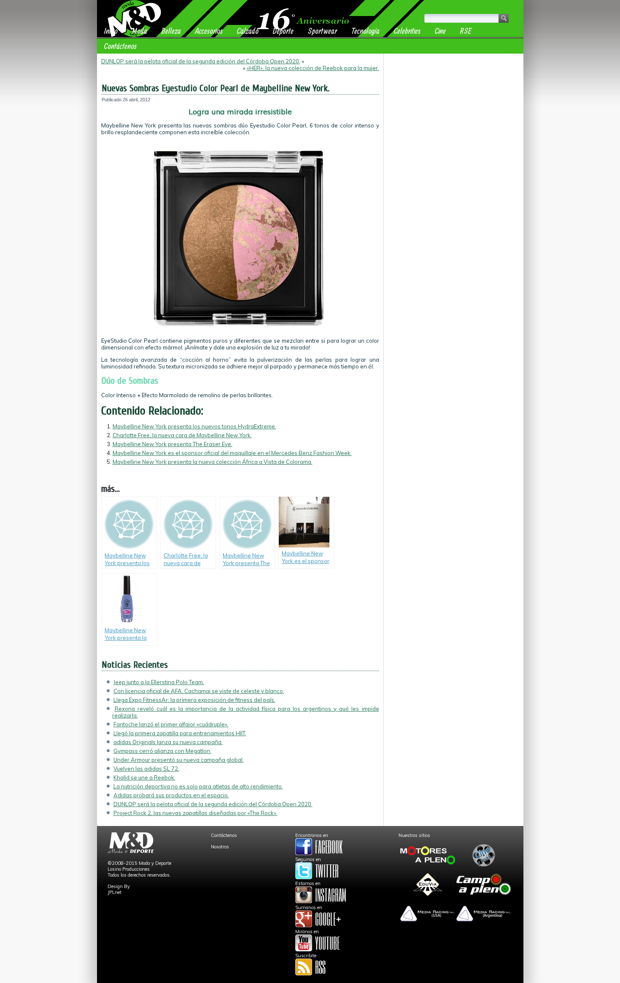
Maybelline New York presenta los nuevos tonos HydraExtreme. (194, 426)
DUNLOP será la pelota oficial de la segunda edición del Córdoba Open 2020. (200, 61)
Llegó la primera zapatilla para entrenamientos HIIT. (179, 733)
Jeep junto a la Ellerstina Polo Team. (158, 682)
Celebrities (407, 30)
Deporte (283, 30)
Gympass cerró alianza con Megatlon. (162, 750)
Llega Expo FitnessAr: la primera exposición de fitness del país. (194, 699)
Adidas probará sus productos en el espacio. (171, 795)
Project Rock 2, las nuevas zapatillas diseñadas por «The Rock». (195, 813)
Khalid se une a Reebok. (144, 777)
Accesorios (209, 30)
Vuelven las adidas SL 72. (146, 768)
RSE (466, 30)
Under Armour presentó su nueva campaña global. (178, 759)
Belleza (171, 30)
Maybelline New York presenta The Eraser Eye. (172, 444)
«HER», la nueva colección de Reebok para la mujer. (313, 68)
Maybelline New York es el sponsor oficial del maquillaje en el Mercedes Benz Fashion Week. (232, 453)
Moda (139, 30)
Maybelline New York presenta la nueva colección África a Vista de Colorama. (213, 461)
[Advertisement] (453, 110)
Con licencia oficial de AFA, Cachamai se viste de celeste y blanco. (198, 691)
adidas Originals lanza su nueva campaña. (168, 742)
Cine (440, 30)
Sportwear (322, 30)
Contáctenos (120, 46)
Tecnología (365, 30)
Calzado (248, 30)
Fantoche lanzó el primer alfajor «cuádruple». (171, 724)
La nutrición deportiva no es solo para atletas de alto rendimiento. (198, 786)
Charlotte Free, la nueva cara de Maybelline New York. (182, 435)
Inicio (111, 30)
